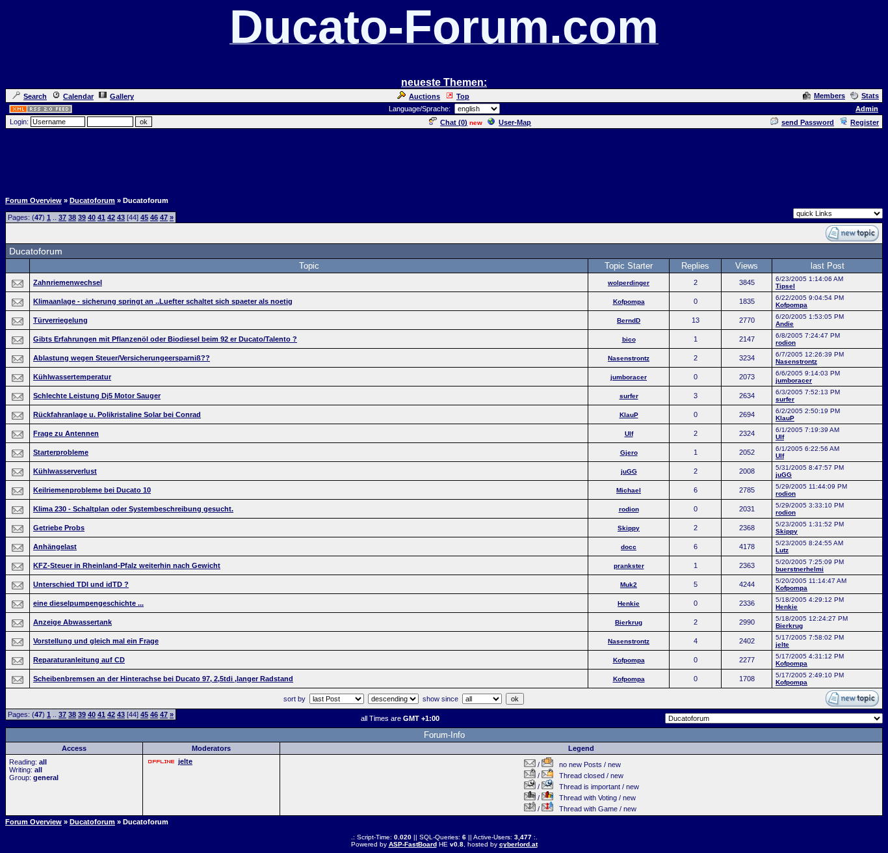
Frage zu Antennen (66, 433)
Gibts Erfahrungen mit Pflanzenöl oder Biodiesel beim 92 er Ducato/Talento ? (165, 339)
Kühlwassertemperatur (72, 377)
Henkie (629, 603)
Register (864, 122)
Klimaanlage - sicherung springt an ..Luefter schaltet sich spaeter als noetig (163, 301)
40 (92, 217)
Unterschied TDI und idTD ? (81, 584)
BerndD (628, 320)
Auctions (424, 96)
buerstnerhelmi (800, 569)
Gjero (629, 452)
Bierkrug (628, 622)
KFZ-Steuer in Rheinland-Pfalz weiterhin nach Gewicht (126, 565)
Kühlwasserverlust (65, 471)
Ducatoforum (92, 200)
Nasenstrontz (628, 358)
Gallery (122, 96)
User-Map (515, 122)
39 (82, 217)
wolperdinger (628, 282)
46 (154, 217)
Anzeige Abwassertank (72, 622)
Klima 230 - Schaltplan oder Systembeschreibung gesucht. (133, 509)
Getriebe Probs (59, 528)
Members (829, 96)
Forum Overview (33, 200)
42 (111, 217)
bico (629, 339)
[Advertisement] (444, 159)
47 (164, 217)
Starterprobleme (60, 452)
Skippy (629, 528)
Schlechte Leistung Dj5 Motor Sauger (97, 395)
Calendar (78, 96)
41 (101, 217)
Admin (866, 109)
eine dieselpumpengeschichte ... (88, 603)
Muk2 (628, 584)
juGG (629, 471)
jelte (782, 644)
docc (628, 546)
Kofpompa (629, 301)
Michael (628, 490)
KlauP (629, 414)
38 (72, 217)
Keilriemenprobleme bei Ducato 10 (92, 490)
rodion (786, 342)
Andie (785, 323)
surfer (629, 395)
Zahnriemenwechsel (67, 282)
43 (121, 217)
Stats (870, 96)
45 (144, 217)
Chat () (453, 122)
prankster (629, 565)
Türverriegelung (60, 320)
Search (35, 96)
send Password (807, 122)
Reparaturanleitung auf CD (79, 660)
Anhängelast (55, 546)
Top (462, 96)
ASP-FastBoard (413, 844)
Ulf (629, 433)
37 (62, 217)
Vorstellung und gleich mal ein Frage (96, 641)
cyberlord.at (518, 844)
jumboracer (628, 377)
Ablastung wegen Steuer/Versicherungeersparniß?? (121, 358)
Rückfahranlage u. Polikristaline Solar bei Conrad (117, 414)
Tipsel (785, 286)
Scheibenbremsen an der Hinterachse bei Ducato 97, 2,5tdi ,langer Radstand (163, 679)
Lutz (782, 550)
